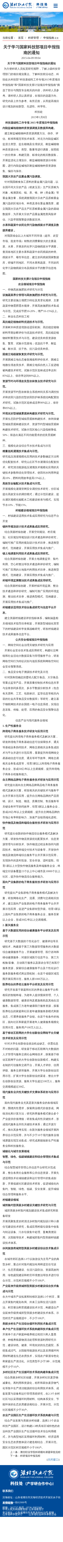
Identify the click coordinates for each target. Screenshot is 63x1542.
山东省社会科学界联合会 (42, 1514)
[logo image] (29, 1477)
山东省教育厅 (36, 1509)
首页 (22, 37)
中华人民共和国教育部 (15, 1509)
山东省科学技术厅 (13, 1514)
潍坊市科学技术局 (13, 1519)
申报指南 (48, 37)
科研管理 (34, 37)
